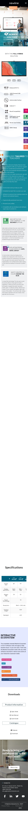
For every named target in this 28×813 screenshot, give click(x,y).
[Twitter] (17, 796)
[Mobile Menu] (26, 3)
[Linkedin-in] (11, 796)
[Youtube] (23, 796)
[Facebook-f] (5, 796)
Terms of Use (19, 806)
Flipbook (14, 730)
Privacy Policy (6, 806)
